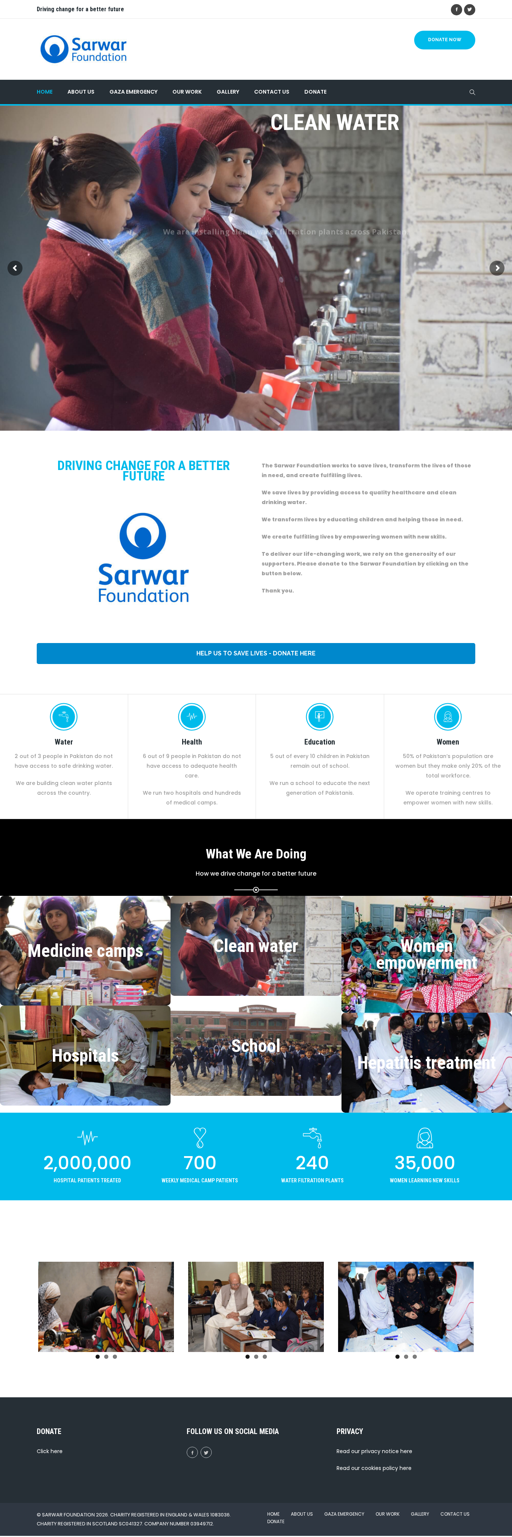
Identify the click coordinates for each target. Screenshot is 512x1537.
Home (44, 92)
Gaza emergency (133, 92)
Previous (26, 1305)
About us (80, 92)
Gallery (228, 92)
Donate (315, 92)
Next (185, 1305)
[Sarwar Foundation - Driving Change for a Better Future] (83, 49)
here (57, 1451)
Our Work (187, 92)
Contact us (271, 92)
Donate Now (444, 39)
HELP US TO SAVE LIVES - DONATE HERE (256, 653)
